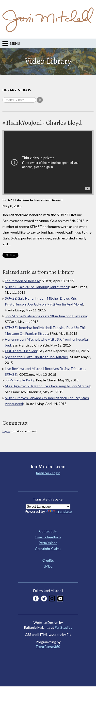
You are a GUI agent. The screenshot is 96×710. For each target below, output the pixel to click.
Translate (64, 511)
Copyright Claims (48, 548)
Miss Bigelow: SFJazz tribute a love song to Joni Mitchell (47, 386)
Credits (48, 560)
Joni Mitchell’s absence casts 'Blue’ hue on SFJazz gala (46, 316)
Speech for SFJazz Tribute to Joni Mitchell (36, 357)
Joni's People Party (19, 380)
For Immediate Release (22, 281)
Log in (6, 431)
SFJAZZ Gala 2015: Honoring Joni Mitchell (37, 287)
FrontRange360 (48, 646)
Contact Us (48, 531)
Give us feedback (48, 537)
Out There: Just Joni (21, 351)
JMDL (48, 566)
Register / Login (48, 473)
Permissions (48, 543)
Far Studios (63, 627)
